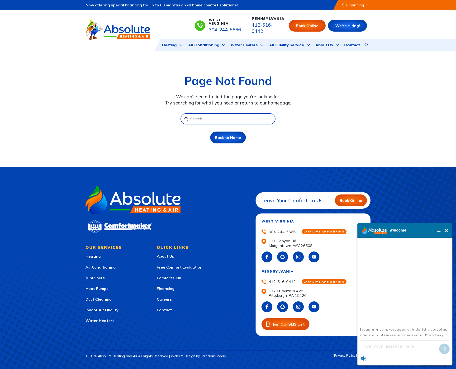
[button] (366, 45)
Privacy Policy (344, 355)
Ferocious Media (213, 356)
